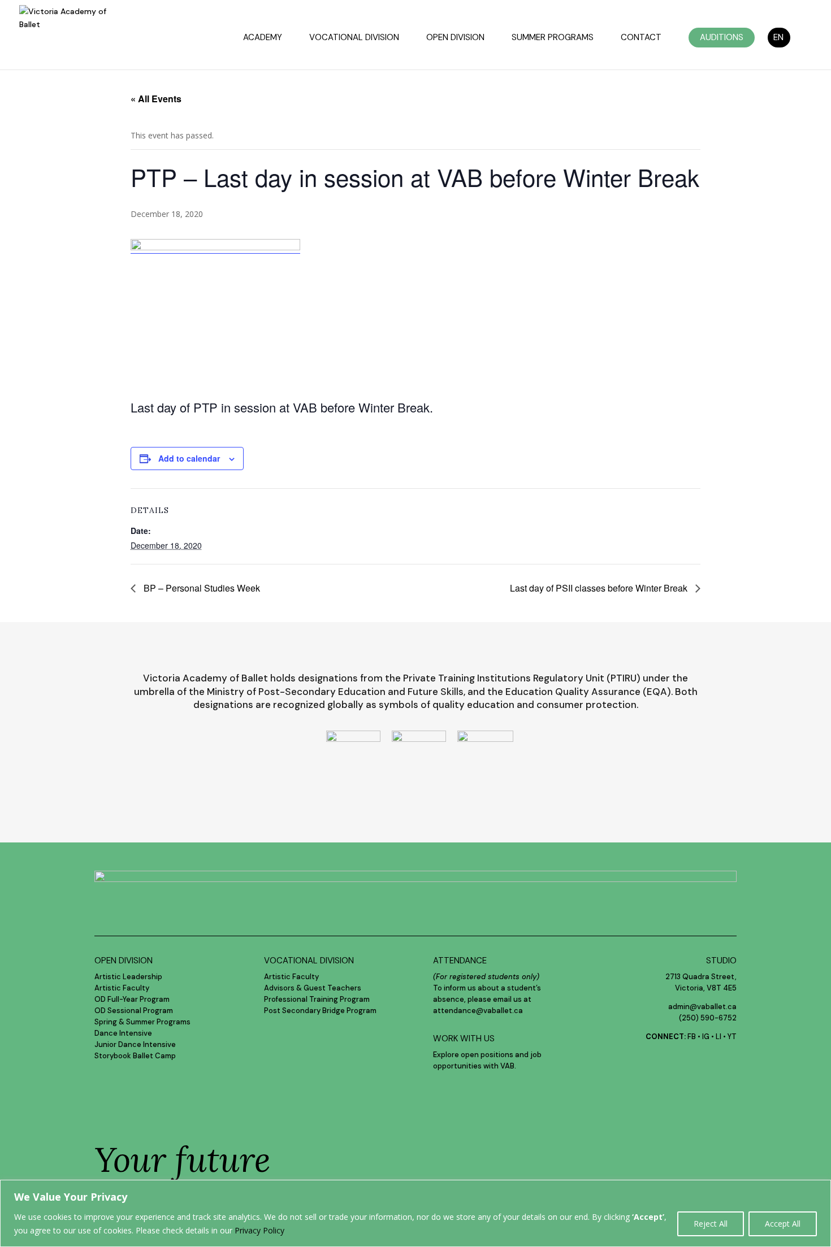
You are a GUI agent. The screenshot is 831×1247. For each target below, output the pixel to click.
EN (778, 37)
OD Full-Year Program (132, 999)
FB (691, 1036)
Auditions (721, 37)
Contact (641, 38)
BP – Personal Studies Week (200, 587)
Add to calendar (189, 458)
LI (718, 1036)
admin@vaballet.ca (702, 1006)
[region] (415, 1213)
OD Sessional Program (133, 1010)
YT (732, 1036)
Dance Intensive (123, 1033)
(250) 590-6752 (708, 1018)
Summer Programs (553, 38)
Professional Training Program (317, 999)
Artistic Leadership (128, 976)
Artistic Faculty (121, 988)
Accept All (782, 1223)
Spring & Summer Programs (142, 1022)
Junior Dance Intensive (135, 1044)
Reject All (711, 1223)
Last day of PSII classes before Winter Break (600, 587)
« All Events (156, 98)
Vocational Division (354, 38)
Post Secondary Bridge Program (320, 1010)
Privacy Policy (259, 1230)
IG (705, 1036)
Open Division (455, 38)
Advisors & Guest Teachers (312, 988)
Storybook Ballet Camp (135, 1056)
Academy (262, 38)
